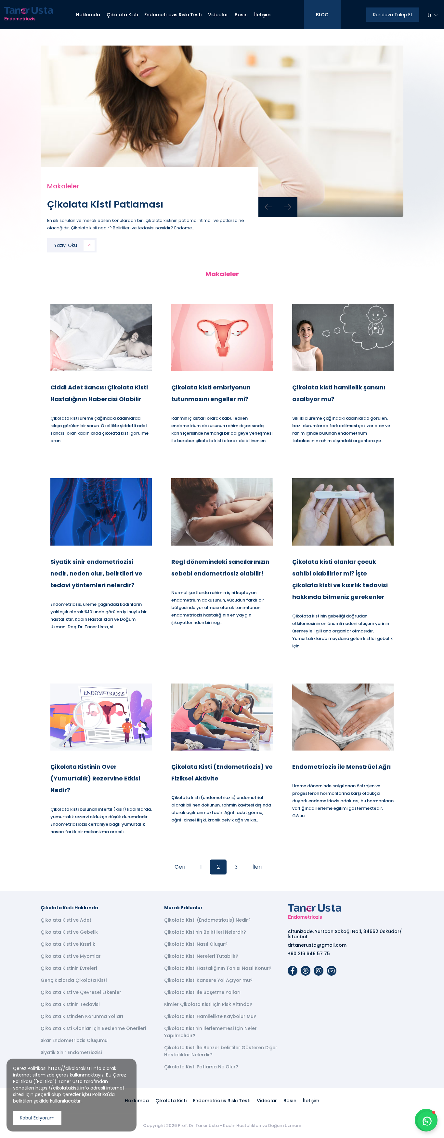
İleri (257, 867)
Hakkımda (88, 14)
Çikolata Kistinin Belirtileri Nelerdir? (205, 932)
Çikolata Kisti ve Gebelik (69, 932)
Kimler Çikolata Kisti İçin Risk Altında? (208, 1004)
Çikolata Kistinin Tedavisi (70, 1004)
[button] (268, 207)
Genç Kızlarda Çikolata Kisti (74, 980)
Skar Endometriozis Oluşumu (74, 1040)
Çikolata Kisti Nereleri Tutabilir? (201, 956)
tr (429, 15)
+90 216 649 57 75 (309, 953)
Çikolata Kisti (122, 14)
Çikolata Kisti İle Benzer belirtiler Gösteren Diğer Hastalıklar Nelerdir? (220, 1051)
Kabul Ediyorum (37, 1118)
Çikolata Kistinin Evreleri (69, 968)
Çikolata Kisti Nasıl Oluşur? (196, 944)
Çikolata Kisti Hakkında (69, 907)
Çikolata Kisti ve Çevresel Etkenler (81, 992)
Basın (241, 14)
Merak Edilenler (183, 907)
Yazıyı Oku (65, 245)
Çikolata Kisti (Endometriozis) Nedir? (207, 920)
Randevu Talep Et (392, 14)
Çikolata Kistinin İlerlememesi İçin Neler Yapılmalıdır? (210, 1032)
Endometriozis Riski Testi (173, 14)
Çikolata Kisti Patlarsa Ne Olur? (201, 1066)
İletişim (262, 14)
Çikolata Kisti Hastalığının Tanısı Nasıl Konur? (217, 968)
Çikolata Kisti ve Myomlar (71, 956)
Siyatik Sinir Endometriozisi (71, 1052)
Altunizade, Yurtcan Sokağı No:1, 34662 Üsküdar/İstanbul (345, 934)
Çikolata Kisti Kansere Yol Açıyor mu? (208, 980)
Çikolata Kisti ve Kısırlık (68, 944)
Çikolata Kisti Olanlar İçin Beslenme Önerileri (93, 1028)
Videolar (218, 14)
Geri (180, 867)
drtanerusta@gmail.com (317, 945)
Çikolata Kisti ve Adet (66, 920)
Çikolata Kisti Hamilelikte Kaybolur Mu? (210, 1016)
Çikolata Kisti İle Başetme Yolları (202, 992)
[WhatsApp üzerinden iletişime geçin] (427, 1121)
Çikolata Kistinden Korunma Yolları (82, 1016)
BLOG (322, 14)
